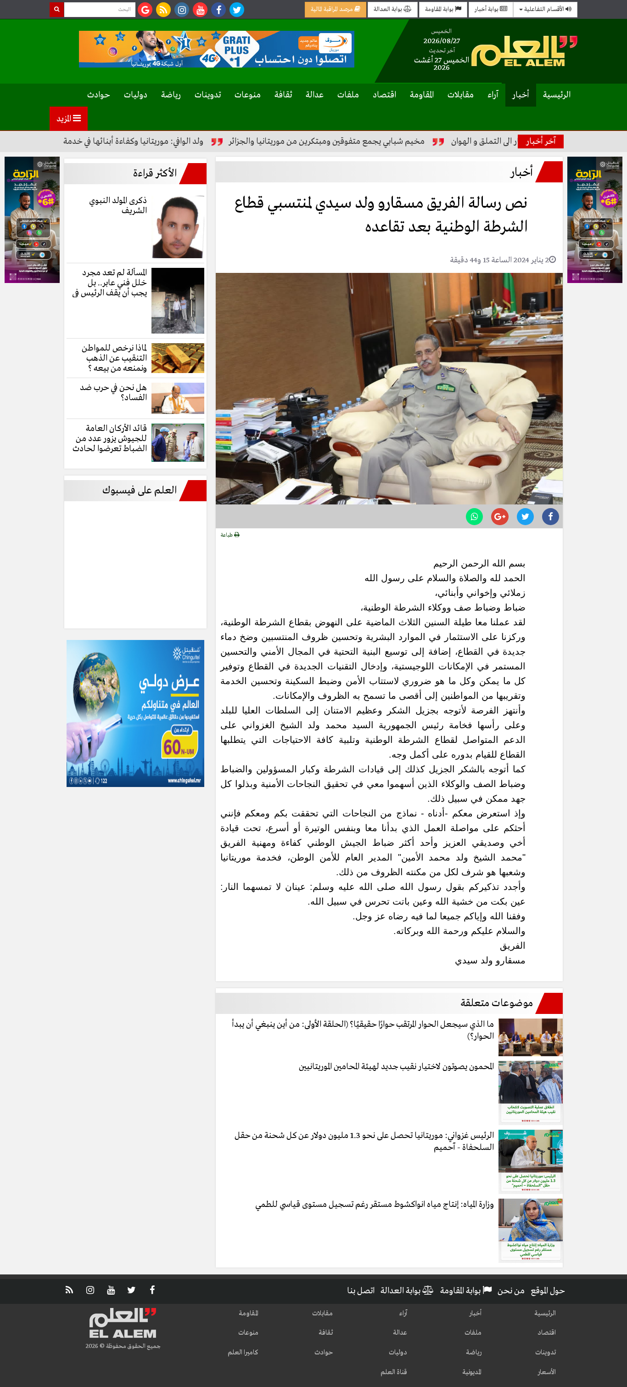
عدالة (315, 95)
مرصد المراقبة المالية (332, 9)
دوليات (135, 95)
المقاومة (422, 95)
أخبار (520, 95)
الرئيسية (557, 95)
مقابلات (461, 95)
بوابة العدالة (388, 9)
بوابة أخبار (487, 9)
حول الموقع (548, 1290)
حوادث (98, 95)
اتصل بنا (361, 1290)
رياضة (171, 95)
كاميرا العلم (243, 1352)
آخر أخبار (541, 141)
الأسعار (546, 1372)
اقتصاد (384, 95)
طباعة (227, 535)
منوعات (248, 95)
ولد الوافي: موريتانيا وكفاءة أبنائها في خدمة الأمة (165, 141)
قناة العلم (394, 1372)
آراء (492, 95)
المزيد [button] (64, 119)
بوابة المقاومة (440, 9)
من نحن (511, 1290)
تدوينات (208, 95)
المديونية (471, 1372)
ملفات (348, 95)
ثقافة (283, 95)
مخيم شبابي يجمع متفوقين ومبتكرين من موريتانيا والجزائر (367, 141)
